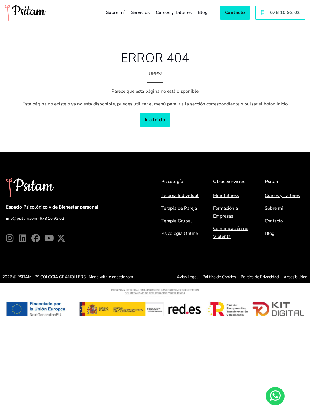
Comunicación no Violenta (230, 232)
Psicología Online (179, 233)
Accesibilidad (296, 277)
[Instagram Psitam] (12, 238)
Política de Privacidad (260, 277)
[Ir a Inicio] (25, 13)
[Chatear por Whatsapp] (275, 396)
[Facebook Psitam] (37, 238)
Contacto (235, 12)
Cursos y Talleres (174, 12)
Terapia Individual (180, 195)
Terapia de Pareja (179, 208)
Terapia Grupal (176, 221)
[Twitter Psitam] (63, 238)
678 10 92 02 (285, 12)
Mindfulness (226, 195)
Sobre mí (115, 12)
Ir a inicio (155, 120)
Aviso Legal (187, 277)
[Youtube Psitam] (50, 238)
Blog (203, 12)
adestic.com (122, 277)
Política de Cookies (219, 277)
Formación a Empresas (225, 212)
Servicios (140, 12)
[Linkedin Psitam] (25, 238)
